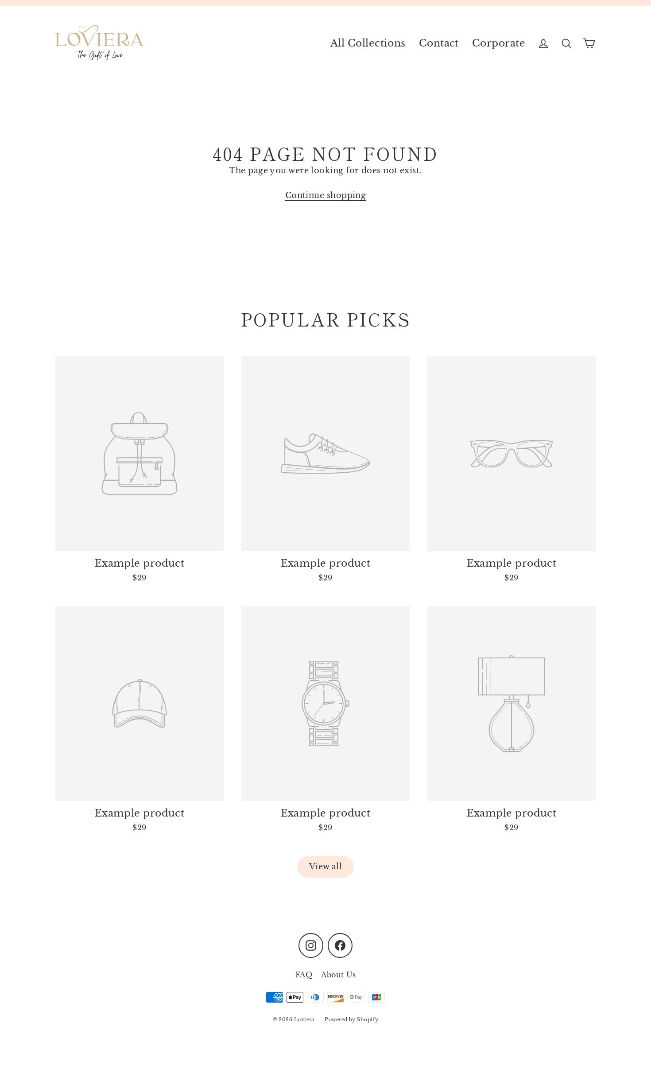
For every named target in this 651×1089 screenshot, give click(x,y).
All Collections (368, 43)
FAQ (303, 974)
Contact (439, 43)
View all (325, 866)
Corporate (498, 43)
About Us (338, 974)
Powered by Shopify (351, 1019)
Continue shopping (325, 195)
